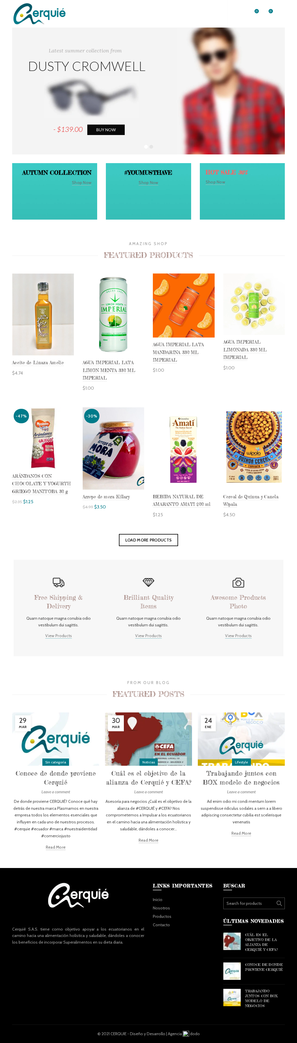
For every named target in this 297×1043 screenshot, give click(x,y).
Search (279, 903)
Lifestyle (241, 762)
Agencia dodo (184, 1033)
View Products (58, 635)
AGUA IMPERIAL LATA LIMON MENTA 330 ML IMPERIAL (109, 370)
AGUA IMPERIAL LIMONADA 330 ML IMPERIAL (245, 349)
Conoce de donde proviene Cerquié (264, 967)
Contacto (161, 924)
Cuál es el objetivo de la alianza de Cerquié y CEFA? (261, 942)
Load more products (148, 540)
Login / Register (205, 13)
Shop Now (81, 182)
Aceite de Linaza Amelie (38, 362)
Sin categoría (55, 762)
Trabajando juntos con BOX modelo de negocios (261, 998)
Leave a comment (55, 791)
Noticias (148, 762)
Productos (162, 916)
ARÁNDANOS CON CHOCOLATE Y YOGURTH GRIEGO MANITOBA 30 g (41, 483)
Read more (56, 847)
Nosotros (161, 908)
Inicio (157, 899)
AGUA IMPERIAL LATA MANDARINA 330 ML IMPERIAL (178, 352)
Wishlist (257, 11)
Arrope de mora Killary (106, 496)
